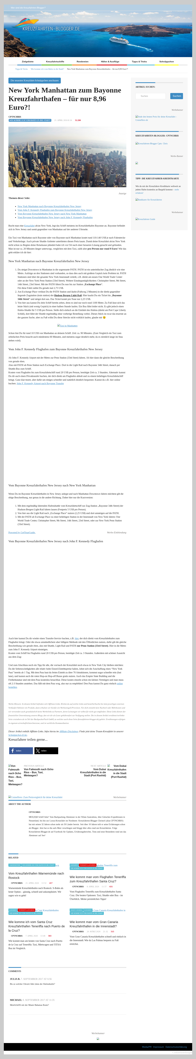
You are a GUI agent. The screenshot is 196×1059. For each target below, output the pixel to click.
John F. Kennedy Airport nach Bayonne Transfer (40, 383)
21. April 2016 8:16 (63, 120)
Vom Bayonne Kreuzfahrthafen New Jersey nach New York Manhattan (52, 213)
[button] (21, 1033)
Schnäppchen (166, 61)
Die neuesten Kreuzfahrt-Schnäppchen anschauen (35, 80)
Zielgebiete (28, 61)
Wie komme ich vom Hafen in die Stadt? (47, 69)
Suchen (177, 96)
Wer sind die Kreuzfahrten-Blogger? (28, 7)
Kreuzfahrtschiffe (55, 61)
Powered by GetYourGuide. (22, 674)
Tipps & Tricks (139, 61)
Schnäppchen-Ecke (17, 1018)
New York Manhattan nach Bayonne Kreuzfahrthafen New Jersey (49, 206)
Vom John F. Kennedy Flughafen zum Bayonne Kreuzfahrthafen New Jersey (55, 210)
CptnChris (15, 117)
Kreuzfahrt (29, 225)
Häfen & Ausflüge (110, 61)
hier (76, 921)
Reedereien (83, 61)
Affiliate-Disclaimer (68, 1014)
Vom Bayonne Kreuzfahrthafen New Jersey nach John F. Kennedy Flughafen (55, 217)
